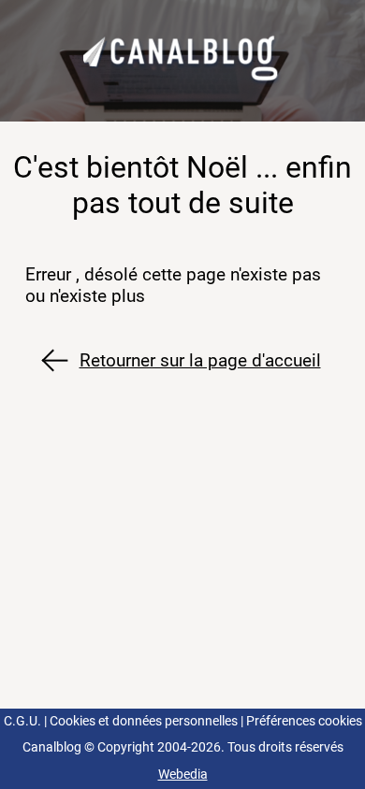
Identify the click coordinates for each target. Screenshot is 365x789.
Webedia (183, 774)
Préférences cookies (304, 721)
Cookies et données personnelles (144, 721)
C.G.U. (22, 721)
